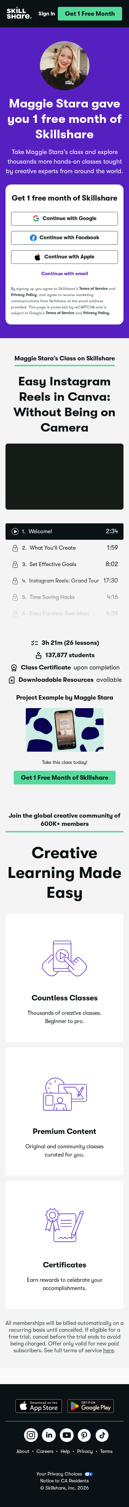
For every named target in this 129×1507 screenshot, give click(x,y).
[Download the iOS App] (38, 1406)
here (108, 1351)
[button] (90, 14)
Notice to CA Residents (64, 1480)
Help (65, 1451)
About (23, 1451)
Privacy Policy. (96, 313)
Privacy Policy (24, 295)
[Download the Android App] (90, 1406)
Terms (106, 1451)
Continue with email (64, 273)
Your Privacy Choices (59, 1474)
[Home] (19, 14)
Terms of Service (93, 288)
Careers (44, 1451)
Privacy (85, 1451)
